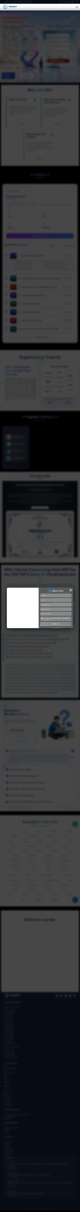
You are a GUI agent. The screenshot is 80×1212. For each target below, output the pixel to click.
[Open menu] (77, 7)
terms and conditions (56, 618)
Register (55, 624)
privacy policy (65, 618)
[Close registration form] (70, 590)
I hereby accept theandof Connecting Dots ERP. (56, 619)
